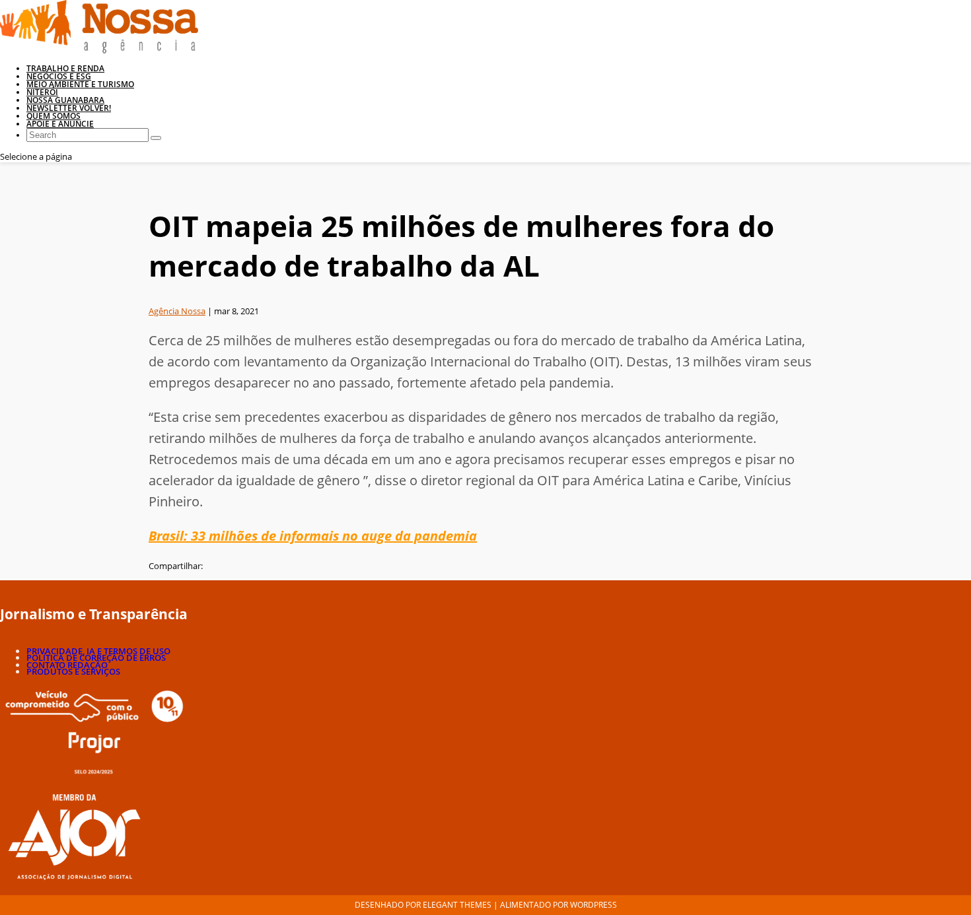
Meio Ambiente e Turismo (80, 84)
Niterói (42, 92)
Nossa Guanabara (65, 100)
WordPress (593, 904)
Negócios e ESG (58, 76)
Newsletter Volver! (68, 108)
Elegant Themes (457, 904)
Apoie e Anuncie (60, 123)
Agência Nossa (177, 311)
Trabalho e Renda (65, 68)
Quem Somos (53, 115)
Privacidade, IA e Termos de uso (98, 651)
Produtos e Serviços (73, 671)
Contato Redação (67, 665)
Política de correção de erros (96, 657)
